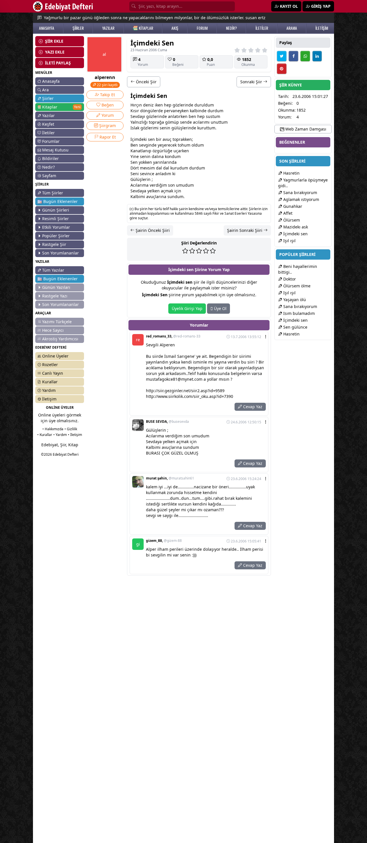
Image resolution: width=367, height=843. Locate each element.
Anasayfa (51, 81)
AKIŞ (174, 28)
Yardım (49, 390)
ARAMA (291, 28)
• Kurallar (44, 434)
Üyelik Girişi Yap (187, 308)
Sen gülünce (294, 327)
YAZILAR (108, 28)
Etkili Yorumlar (56, 227)
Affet (287, 213)
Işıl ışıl (289, 240)
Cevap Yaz (252, 406)
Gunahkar (292, 206)
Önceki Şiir (146, 81)
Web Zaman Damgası (305, 129)
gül (151, 110)
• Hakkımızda (52, 429)
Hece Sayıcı (53, 330)
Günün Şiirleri (55, 210)
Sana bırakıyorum (299, 192)
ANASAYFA (46, 28)
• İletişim (75, 434)
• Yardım (60, 434)
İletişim (49, 399)
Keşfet (48, 124)
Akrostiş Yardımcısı (60, 338)
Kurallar (50, 381)
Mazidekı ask (295, 227)
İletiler (48, 132)
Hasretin (291, 173)
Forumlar (51, 141)
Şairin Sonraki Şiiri (245, 230)
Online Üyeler (55, 356)
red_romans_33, (173, 336)
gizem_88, (164, 540)
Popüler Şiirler (56, 235)
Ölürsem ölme (296, 286)
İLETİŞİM (321, 28)
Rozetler (50, 364)
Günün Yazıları (56, 287)
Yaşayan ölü (294, 299)
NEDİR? (231, 28)
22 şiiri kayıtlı (107, 84)
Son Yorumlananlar (60, 253)
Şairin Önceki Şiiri (152, 230)
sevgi (144, 145)
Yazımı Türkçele (57, 321)
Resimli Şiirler (55, 218)
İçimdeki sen (295, 233)
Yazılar (48, 115)
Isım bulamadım (298, 313)
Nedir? (48, 167)
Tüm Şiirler (52, 193)
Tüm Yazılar (53, 270)
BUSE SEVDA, (167, 421)
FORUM (202, 28)
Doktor (289, 279)
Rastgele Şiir (54, 244)
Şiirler (48, 98)
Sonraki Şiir (251, 81)
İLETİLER (261, 28)
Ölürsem (291, 220)
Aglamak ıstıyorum (300, 199)
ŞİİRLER (78, 28)
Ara (45, 89)
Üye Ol (220, 308)
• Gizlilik (71, 429)
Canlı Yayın (52, 373)
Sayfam (49, 175)
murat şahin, (170, 478)
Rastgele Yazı (54, 296)
